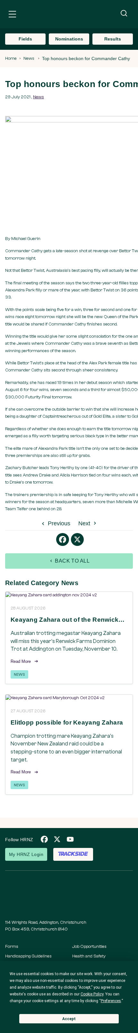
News (28, 58)
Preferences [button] (111, 1001)
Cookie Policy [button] (92, 994)
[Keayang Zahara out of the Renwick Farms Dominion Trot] (69, 595)
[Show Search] (124, 13)
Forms (11, 946)
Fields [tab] (25, 38)
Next (85, 523)
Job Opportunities (89, 946)
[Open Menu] (12, 15)
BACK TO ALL (72, 561)
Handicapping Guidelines (28, 956)
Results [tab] (112, 38)
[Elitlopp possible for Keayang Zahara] (69, 698)
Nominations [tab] (69, 38)
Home (11, 58)
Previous (58, 523)
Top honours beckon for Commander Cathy (86, 58)
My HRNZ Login (26, 854)
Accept (69, 1019)
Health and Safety (89, 956)
